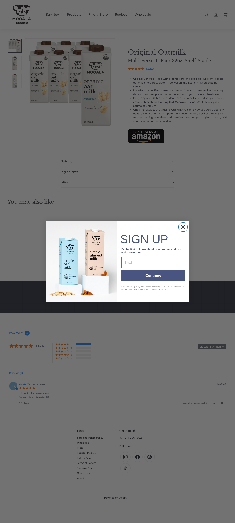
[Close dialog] (183, 227)
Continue (153, 276)
